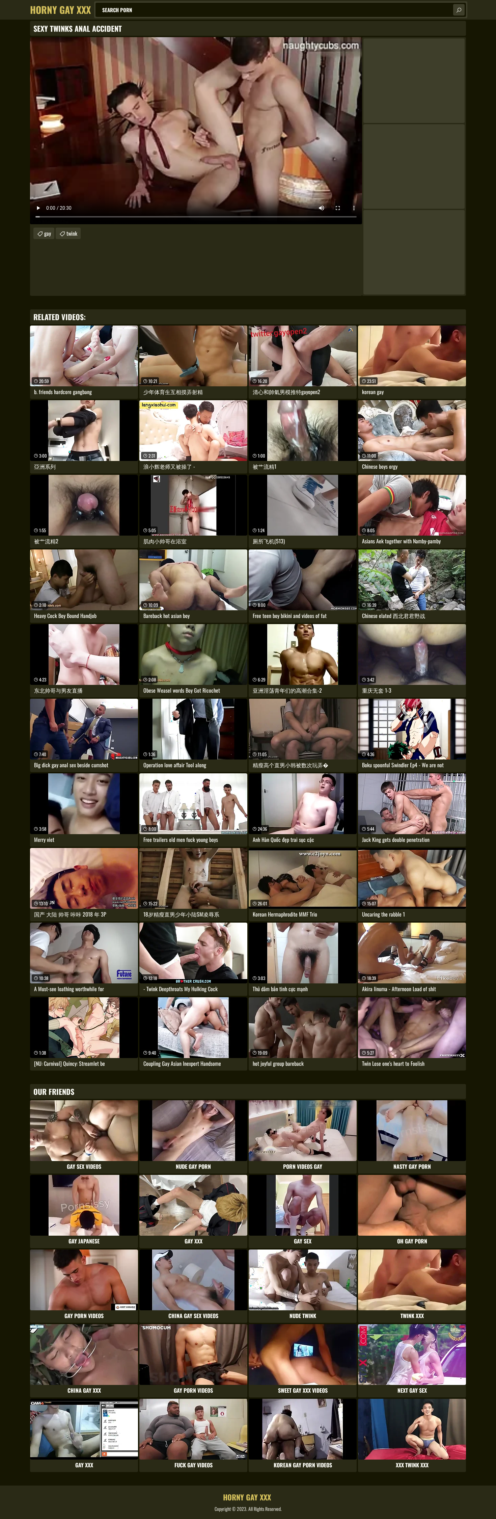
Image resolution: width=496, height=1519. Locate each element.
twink (71, 233)
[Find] (459, 10)
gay (47, 233)
